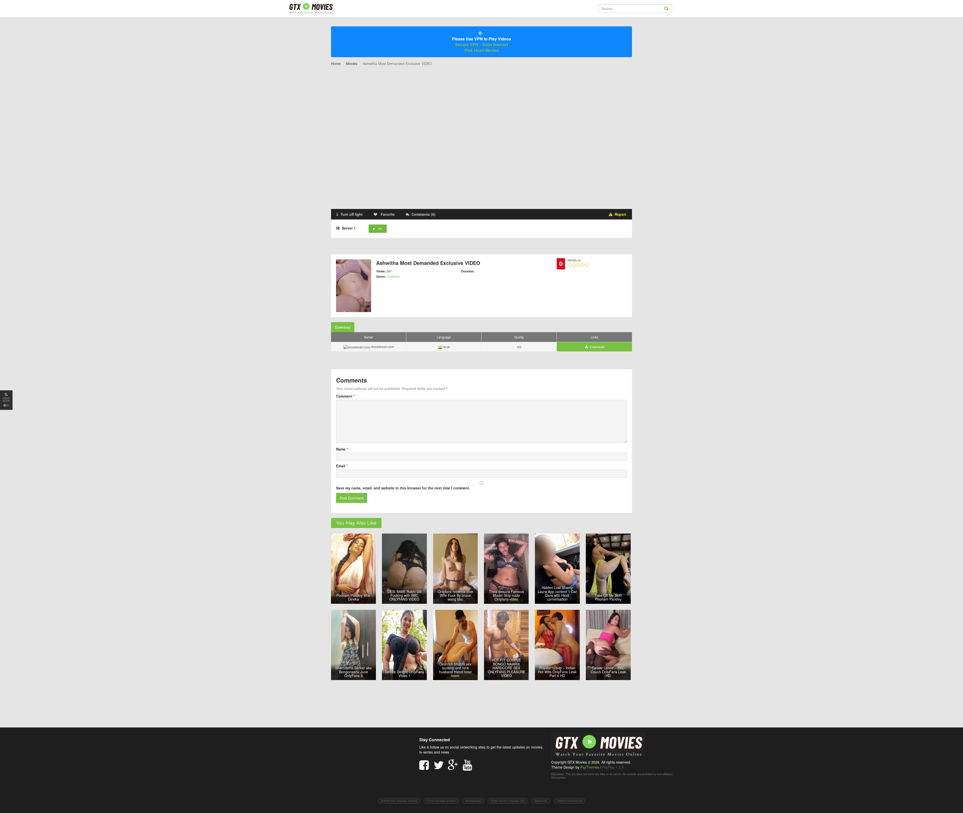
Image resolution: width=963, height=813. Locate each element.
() (423, 214)
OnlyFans (393, 276)
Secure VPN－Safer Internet (481, 44)
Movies (351, 63)
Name (342, 449)
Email (342, 465)
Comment (345, 396)
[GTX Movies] (310, 8)
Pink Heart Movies (481, 50)
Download (343, 327)
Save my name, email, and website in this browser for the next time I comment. (403, 487)
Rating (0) (574, 260)
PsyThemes (589, 767)
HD (380, 228)
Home (336, 63)
